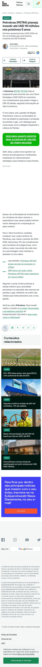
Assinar (21, 511)
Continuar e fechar (21, 660)
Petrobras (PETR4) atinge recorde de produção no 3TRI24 (22, 264)
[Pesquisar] (28, 4)
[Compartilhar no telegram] (23, 327)
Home (5, 13)
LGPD (3, 643)
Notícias (11, 13)
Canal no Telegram (32, 60)
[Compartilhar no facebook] (18, 327)
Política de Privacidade (9, 634)
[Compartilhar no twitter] (28, 327)
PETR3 (17, 91)
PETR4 (24, 91)
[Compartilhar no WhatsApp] (34, 327)
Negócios (19, 13)
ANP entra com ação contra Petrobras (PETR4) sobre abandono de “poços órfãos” (23, 273)
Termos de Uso (6, 639)
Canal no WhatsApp (13, 60)
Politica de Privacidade (25, 654)
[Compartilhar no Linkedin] (12, 327)
